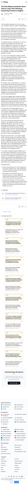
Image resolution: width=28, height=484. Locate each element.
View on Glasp (15, 194)
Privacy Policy (10, 479)
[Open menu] (26, 2)
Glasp (11, 13)
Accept (16, 482)
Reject (11, 482)
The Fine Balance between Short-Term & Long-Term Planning (15, 193)
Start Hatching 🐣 (13, 383)
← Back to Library (6, 211)
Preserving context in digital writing (13, 198)
